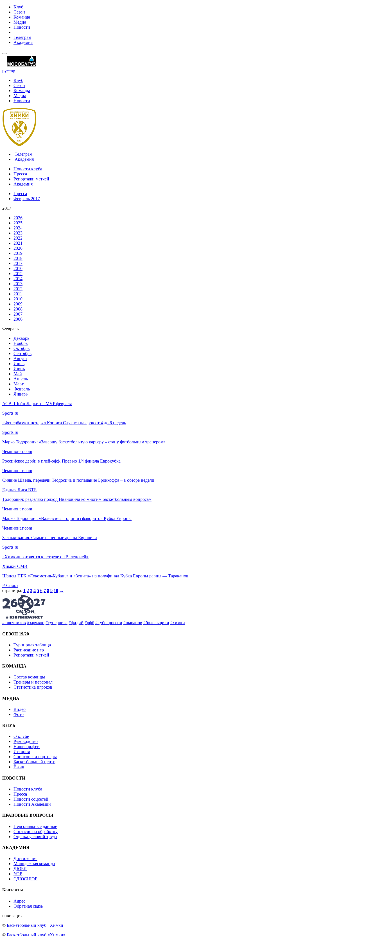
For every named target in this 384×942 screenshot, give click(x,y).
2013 (17, 283)
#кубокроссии (108, 622)
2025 (17, 222)
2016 (17, 268)
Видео (19, 709)
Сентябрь (22, 353)
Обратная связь (28, 906)
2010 (17, 298)
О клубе (21, 736)
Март (18, 383)
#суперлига (56, 622)
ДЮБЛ (20, 868)
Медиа (19, 22)
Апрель (20, 378)
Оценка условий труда (35, 836)
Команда (21, 17)
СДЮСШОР (25, 878)
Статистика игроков (32, 687)
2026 (17, 217)
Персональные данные (35, 826)
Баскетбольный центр (34, 761)
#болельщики (156, 622)
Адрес (19, 901)
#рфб (89, 622)
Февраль (21, 389)
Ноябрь (20, 343)
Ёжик (18, 766)
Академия (23, 42)
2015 (17, 273)
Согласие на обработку (35, 831)
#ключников (14, 622)
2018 (17, 258)
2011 (17, 293)
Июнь (19, 368)
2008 (17, 309)
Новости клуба (27, 168)
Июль (18, 363)
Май (17, 373)
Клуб (18, 7)
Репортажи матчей (31, 179)
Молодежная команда (34, 863)
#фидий (76, 622)
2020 (17, 248)
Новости (21, 27)
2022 (17, 238)
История (21, 751)
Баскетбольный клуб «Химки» (36, 925)
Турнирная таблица (32, 644)
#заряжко (35, 622)
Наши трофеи (26, 746)
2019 (17, 253)
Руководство (25, 741)
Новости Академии (32, 804)
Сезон (19, 12)
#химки (177, 622)
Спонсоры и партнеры (35, 756)
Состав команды (29, 677)
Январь (20, 394)
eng (12, 70)
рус (5, 70)
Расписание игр (28, 650)
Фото (18, 714)
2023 (17, 233)
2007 (17, 314)
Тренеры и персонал (33, 682)
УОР (17, 873)
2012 (17, 288)
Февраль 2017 (26, 198)
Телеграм (22, 37)
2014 (17, 278)
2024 (17, 228)
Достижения (25, 858)
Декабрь (21, 338)
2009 (17, 304)
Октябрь (21, 348)
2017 (17, 263)
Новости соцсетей (30, 799)
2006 (17, 319)
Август (20, 358)
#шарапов (132, 622)
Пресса (20, 173)
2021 (17, 243)
